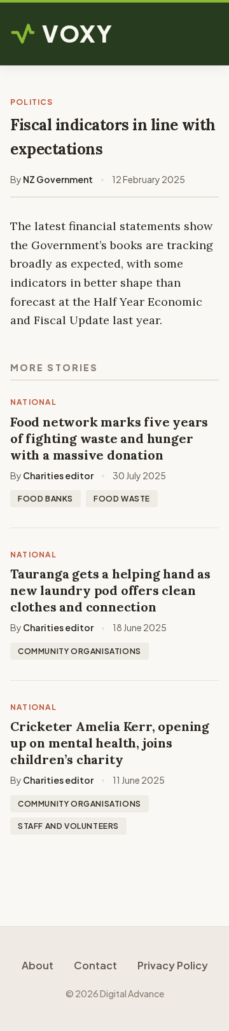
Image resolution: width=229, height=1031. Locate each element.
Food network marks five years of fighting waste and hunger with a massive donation (109, 438)
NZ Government (58, 179)
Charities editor (58, 475)
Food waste (122, 498)
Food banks (45, 498)
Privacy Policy (172, 965)
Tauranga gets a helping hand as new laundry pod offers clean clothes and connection (110, 590)
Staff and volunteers (68, 826)
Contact (95, 965)
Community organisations (79, 651)
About (37, 965)
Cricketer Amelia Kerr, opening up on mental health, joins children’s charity (109, 742)
